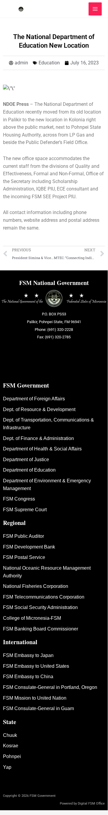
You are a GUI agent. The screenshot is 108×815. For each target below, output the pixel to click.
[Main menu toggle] (95, 9)
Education (49, 63)
